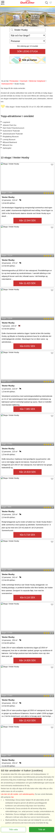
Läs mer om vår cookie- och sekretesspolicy (17, 794)
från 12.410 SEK (27, 720)
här (12, 797)
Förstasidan (13, 81)
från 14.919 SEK (27, 472)
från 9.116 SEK (27, 597)
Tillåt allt (41, 829)
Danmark (23, 81)
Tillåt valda (13, 829)
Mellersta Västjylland (37, 81)
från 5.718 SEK (27, 535)
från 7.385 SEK (27, 409)
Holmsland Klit (7, 84)
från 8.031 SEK (27, 346)
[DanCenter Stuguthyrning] (27, 3)
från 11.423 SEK (27, 283)
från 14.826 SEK (27, 660)
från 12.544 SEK (27, 220)
